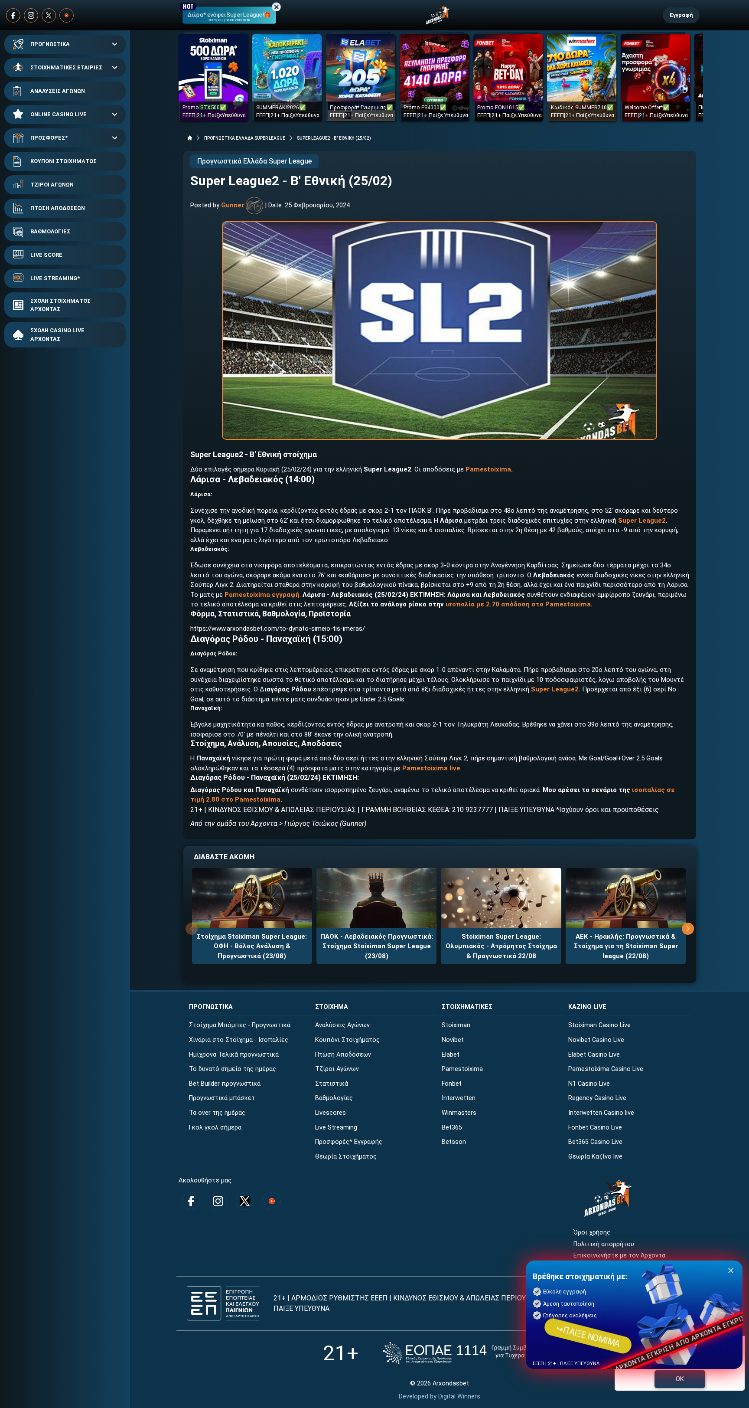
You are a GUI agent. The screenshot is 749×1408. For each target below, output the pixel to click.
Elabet (450, 1054)
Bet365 (452, 1127)
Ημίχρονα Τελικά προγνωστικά (234, 1054)
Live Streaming (336, 1127)
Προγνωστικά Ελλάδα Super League (254, 161)
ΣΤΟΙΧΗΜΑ (331, 1007)
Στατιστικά (331, 1083)
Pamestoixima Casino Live (605, 1069)
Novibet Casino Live (596, 1040)
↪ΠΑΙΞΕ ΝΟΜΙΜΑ (588, 1336)
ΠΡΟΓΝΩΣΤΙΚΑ (50, 44)
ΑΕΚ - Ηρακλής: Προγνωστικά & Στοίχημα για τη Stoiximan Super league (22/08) (626, 946)
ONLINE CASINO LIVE (58, 114)
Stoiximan (456, 1025)
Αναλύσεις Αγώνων (342, 1025)
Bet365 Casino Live (595, 1142)
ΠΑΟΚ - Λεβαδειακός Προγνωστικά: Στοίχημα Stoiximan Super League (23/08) (376, 946)
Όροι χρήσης (591, 1232)
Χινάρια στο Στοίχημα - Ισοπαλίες (238, 1040)
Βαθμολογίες (334, 1098)
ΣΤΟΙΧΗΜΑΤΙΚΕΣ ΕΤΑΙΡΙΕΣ (66, 67)
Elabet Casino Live (594, 1054)
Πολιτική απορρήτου (603, 1244)
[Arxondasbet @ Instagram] (31, 15)
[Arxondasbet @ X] (49, 15)
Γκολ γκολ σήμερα (215, 1127)
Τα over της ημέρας (217, 1113)
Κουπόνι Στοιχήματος (347, 1040)
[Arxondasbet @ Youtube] (66, 15)
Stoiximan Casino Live (599, 1025)
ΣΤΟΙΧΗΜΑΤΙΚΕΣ (467, 1007)
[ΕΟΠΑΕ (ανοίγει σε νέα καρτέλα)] (469, 1353)
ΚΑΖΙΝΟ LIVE (587, 1007)
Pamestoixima (462, 1069)
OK (680, 1379)
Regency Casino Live (597, 1098)
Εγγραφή (681, 15)
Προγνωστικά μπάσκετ (222, 1098)
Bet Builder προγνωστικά (225, 1083)
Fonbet (452, 1083)
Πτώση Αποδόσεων (343, 1054)
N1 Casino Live (589, 1083)
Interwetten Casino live (601, 1113)
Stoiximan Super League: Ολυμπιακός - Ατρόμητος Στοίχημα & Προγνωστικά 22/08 (501, 946)
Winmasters (459, 1113)
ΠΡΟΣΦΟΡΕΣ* (49, 137)
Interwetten (458, 1098)
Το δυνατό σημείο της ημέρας (232, 1069)
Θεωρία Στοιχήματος (346, 1156)
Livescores (330, 1113)
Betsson (454, 1142)
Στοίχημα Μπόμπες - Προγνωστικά (239, 1025)
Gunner (232, 205)
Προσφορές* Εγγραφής (348, 1142)
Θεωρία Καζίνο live (595, 1156)
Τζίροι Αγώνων (337, 1069)
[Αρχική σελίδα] (189, 138)
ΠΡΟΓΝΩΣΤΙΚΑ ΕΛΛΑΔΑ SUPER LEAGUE (244, 138)
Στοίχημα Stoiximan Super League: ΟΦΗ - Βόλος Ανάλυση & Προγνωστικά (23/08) (252, 946)
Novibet (453, 1040)
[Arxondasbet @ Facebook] (13, 15)
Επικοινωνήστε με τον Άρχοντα (619, 1255)
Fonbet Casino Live (595, 1127)
